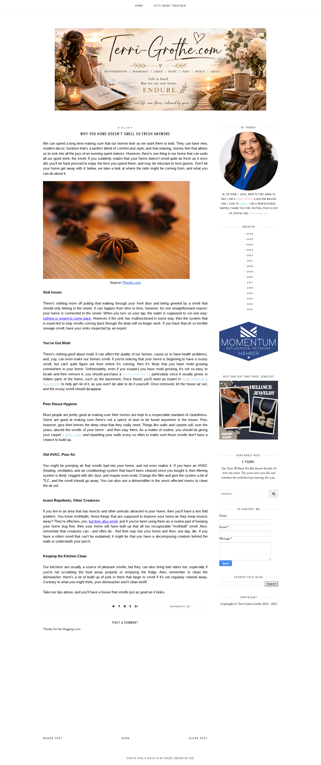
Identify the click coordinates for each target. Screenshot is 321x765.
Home (139, 5)
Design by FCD (184, 758)
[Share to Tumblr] (130, 606)
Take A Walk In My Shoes (154, 758)
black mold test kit (137, 374)
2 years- (248, 461)
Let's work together (170, 5)
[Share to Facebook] (119, 606)
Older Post (198, 738)
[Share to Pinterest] (125, 606)
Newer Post (53, 738)
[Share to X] (113, 606)
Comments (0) (180, 606)
